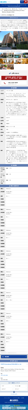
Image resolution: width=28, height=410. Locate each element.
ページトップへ (14, 394)
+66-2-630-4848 (13, 82)
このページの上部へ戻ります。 (14, 392)
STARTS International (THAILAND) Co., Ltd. (11, 364)
